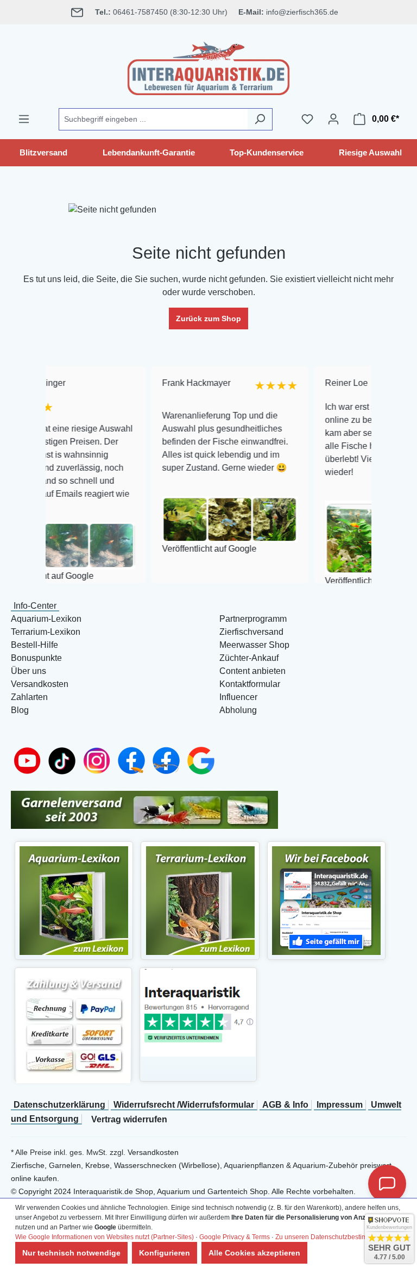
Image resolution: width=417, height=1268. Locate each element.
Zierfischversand (251, 631)
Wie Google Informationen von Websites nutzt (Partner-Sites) (104, 1237)
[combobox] (153, 119)
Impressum (340, 1104)
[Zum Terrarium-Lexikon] (200, 899)
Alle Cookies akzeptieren (254, 1252)
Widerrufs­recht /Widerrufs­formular (183, 1104)
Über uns (28, 671)
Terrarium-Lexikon (45, 631)
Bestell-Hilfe (34, 644)
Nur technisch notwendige (71, 1252)
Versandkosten (39, 684)
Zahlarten (29, 697)
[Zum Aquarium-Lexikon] (74, 899)
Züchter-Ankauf (249, 658)
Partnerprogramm (253, 618)
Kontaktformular (249, 684)
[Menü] (24, 119)
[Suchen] (260, 119)
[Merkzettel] (307, 119)
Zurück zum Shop (208, 318)
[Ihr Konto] (333, 119)
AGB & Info (285, 1104)
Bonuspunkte (36, 658)
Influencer (238, 697)
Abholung (238, 710)
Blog (20, 710)
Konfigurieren (164, 1252)
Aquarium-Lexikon (46, 618)
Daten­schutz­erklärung (59, 1104)
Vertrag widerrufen (129, 1119)
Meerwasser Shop (254, 644)
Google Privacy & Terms (234, 1237)
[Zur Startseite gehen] (208, 66)
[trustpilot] (198, 1012)
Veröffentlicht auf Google (174, 548)
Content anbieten (252, 671)
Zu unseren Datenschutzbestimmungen (333, 1237)
